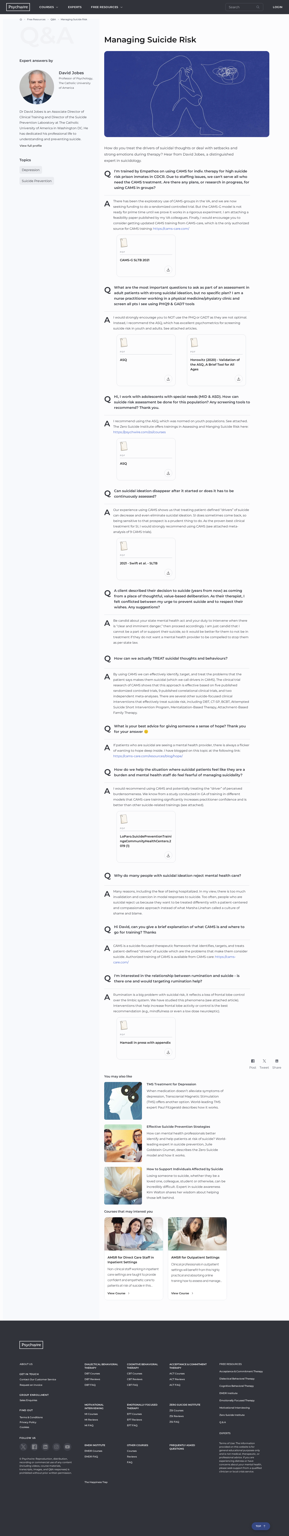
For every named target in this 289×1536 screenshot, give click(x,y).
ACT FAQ (174, 1384)
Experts (75, 7)
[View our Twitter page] (23, 1447)
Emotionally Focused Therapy (142, 1406)
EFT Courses (134, 1413)
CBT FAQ (132, 1384)
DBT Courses (92, 1373)
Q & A (222, 1422)
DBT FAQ (90, 1384)
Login (278, 7)
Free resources (104, 7)
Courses (46, 7)
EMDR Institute (95, 1445)
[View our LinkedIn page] (45, 1447)
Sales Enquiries (28, 1400)
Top (258, 1526)
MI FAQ (89, 1425)
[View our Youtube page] (67, 1447)
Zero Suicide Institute (232, 1414)
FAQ (129, 1462)
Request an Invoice (31, 1384)
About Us (26, 1364)
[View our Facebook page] (34, 1447)
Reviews (132, 1456)
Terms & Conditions (31, 1417)
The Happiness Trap (96, 1482)
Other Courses (137, 1445)
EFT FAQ (132, 1425)
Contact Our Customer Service (38, 1379)
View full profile (31, 145)
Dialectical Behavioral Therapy (101, 1366)
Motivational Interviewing (94, 1406)
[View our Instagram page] (56, 1447)
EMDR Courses (93, 1450)
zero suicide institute (184, 1404)
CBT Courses (134, 1373)
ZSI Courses (176, 1410)
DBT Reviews (92, 1379)
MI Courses (91, 1413)
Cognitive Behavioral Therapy (142, 1366)
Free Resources (36, 19)
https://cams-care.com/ (171, 229)
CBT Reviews (134, 1379)
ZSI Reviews (176, 1416)
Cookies (24, 1427)
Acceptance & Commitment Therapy (188, 1366)
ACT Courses (177, 1373)
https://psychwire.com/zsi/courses (139, 432)
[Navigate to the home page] (18, 7)
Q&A (53, 19)
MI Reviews (91, 1419)
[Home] (20, 19)
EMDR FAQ (91, 1456)
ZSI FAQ (174, 1421)
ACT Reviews (177, 1379)
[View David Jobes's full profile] (36, 87)
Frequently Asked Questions (182, 1447)
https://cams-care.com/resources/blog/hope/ (148, 756)
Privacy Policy (28, 1422)
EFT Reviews (134, 1419)
